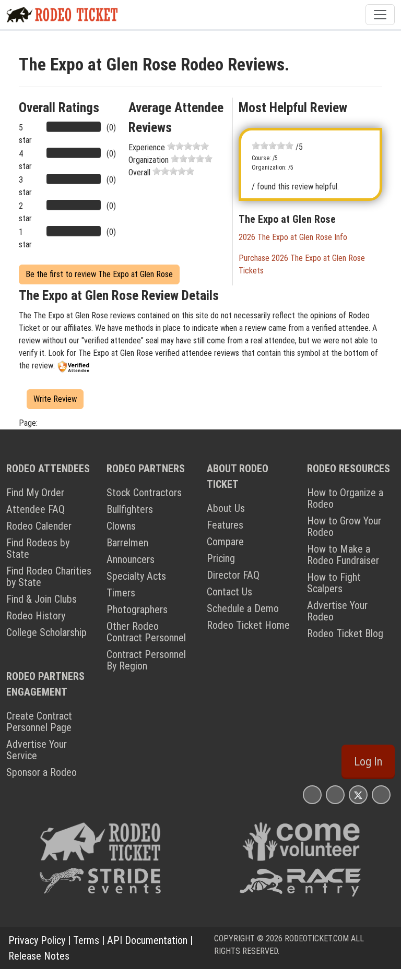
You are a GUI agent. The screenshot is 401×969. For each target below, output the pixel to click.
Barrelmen (127, 542)
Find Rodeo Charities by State (48, 577)
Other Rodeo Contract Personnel (146, 632)
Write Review (55, 399)
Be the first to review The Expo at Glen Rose (99, 274)
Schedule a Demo (243, 608)
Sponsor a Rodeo (41, 772)
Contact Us (229, 591)
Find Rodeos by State (37, 548)
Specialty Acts (136, 576)
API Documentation (147, 940)
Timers (121, 593)
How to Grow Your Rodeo (344, 527)
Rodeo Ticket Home (248, 625)
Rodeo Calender (39, 526)
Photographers (137, 609)
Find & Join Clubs (41, 599)
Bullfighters (130, 509)
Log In (368, 762)
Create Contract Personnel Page (39, 722)
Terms (86, 940)
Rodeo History (35, 615)
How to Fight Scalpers (334, 583)
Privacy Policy (36, 940)
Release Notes (38, 956)
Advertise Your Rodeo (337, 611)
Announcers (131, 559)
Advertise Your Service (36, 750)
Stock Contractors (144, 492)
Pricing (221, 558)
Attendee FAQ (35, 509)
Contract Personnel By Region (146, 660)
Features (225, 525)
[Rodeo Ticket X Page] (358, 794)
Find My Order (35, 492)
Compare (225, 541)
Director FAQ (233, 575)
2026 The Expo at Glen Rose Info (293, 237)
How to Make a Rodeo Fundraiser (343, 555)
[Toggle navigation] (380, 14)
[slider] (188, 146)
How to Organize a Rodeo (345, 498)
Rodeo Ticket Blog (345, 633)
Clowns (121, 526)
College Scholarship (46, 632)
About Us (226, 508)
